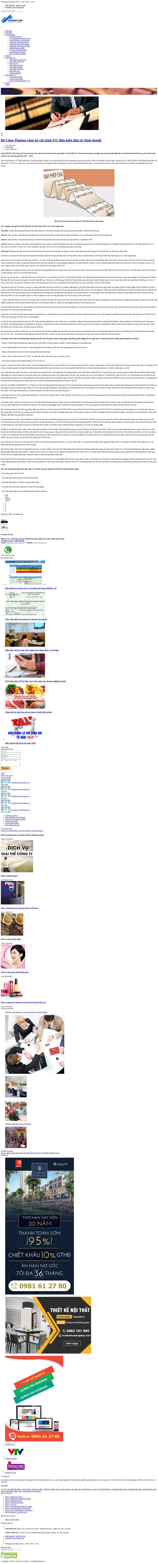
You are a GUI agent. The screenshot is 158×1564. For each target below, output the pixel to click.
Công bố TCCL (10, 75)
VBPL (7, 85)
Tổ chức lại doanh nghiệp (18, 50)
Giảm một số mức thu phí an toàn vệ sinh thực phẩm (28, 712)
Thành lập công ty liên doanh (19, 44)
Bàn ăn (58, 1489)
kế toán (38, 1153)
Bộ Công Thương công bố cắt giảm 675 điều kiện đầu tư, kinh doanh (51, 140)
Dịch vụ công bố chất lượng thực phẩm (18, 1506)
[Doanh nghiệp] (2, 782)
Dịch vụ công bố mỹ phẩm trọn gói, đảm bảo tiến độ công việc (23, 1002)
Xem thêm (4, 1485)
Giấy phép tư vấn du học (17, 60)
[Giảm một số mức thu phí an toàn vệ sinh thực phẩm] (25, 708)
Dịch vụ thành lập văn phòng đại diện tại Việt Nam (19, 908)
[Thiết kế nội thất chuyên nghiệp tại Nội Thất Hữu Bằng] (48, 1353)
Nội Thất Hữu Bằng (14, 1489)
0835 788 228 (5, 807)
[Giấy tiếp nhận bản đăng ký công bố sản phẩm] (25, 615)
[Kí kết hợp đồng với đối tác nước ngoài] (34, 1073)
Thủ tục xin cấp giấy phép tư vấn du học (19, 1510)
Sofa (20, 1491)
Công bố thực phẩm (16, 79)
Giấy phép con (10, 58)
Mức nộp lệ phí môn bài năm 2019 (20, 743)
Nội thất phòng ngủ (149, 1489)
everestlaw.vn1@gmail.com (14, 7)
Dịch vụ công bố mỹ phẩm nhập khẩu (14, 972)
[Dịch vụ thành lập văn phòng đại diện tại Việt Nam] (12, 904)
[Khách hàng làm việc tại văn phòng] (18, 1124)
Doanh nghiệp (10, 35)
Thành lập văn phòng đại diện (19, 46)
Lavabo (94, 1489)
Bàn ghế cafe (76, 1489)
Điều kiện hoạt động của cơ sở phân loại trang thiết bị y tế (30, 588)
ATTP (43, 1153)
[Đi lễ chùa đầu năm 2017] (16, 1147)
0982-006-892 (10, 1536)
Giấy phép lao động (16, 65)
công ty (3, 1153)
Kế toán (8, 56)
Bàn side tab (66, 1489)
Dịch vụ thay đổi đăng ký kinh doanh (18, 1508)
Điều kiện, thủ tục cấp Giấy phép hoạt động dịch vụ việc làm (32, 650)
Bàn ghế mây (86, 1489)
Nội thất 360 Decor (104, 1489)
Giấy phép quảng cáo (16, 61)
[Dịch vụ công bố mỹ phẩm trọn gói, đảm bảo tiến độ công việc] (11, 998)
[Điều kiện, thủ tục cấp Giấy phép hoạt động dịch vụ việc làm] (25, 646)
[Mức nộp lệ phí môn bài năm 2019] (25, 739)
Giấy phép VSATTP (16, 69)
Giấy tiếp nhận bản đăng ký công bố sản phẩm (26, 619)
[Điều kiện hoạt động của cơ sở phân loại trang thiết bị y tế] (25, 584)
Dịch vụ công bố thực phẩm (11, 939)
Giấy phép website (15, 67)
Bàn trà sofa (37, 1491)
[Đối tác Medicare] (16, 1471)
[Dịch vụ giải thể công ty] (17, 872)
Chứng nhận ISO (15, 73)
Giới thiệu (8, 33)
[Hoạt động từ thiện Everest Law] (16, 1120)
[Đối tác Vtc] (10, 1444)
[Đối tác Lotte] (10, 1473)
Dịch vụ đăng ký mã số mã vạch (16, 1512)
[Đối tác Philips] (11, 1458)
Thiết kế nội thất (49, 1489)
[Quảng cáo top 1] (52, 129)
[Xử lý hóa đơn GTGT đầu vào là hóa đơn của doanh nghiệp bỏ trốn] (25, 677)
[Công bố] (2, 796)
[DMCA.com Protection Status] (9, 1558)
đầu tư (48, 1153)
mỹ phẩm (26, 1153)
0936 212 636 (20, 5)
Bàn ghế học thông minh (9, 1491)
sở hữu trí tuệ (54, 1153)
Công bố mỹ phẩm (15, 77)
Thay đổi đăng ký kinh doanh (19, 40)
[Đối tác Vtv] (16, 1457)
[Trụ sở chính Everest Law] (16, 1097)
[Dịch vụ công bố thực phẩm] (12, 935)
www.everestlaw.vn (40, 543)
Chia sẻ (3, 520)
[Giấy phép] (2, 789)
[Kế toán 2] (2, 810)
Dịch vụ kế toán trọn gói (13, 1501)
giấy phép (19, 1153)
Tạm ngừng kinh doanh (17, 52)
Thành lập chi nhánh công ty (19, 42)
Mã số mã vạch (14, 71)
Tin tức (7, 83)
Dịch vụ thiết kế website (17, 54)
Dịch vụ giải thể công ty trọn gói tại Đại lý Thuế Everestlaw (22, 835)
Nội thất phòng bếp (135, 1489)
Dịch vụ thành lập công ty (14, 1497)
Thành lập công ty (15, 36)
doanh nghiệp (11, 1153)
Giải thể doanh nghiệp (17, 48)
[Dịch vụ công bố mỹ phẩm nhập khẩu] (13, 968)
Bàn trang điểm (37, 1489)
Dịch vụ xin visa (10, 1504)
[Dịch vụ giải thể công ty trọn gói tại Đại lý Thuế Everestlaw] (22, 831)
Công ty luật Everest (12, 1519)
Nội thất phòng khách (120, 1489)
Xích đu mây (26, 1489)
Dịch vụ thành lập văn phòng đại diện (18, 1499)
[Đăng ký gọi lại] (8, 556)
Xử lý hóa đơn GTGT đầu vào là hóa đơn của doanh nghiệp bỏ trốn (35, 681)
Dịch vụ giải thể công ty (9, 876)
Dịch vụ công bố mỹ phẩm (14, 1503)
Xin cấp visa (13, 63)
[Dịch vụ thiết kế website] (34, 1441)
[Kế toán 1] (2, 803)
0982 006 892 (10, 5)
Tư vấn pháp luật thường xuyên (20, 38)
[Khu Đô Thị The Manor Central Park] (39, 1294)
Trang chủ (8, 31)
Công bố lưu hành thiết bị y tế (19, 81)
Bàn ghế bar (27, 1491)
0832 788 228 (5, 800)
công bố (32, 1153)
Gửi (3, 773)
